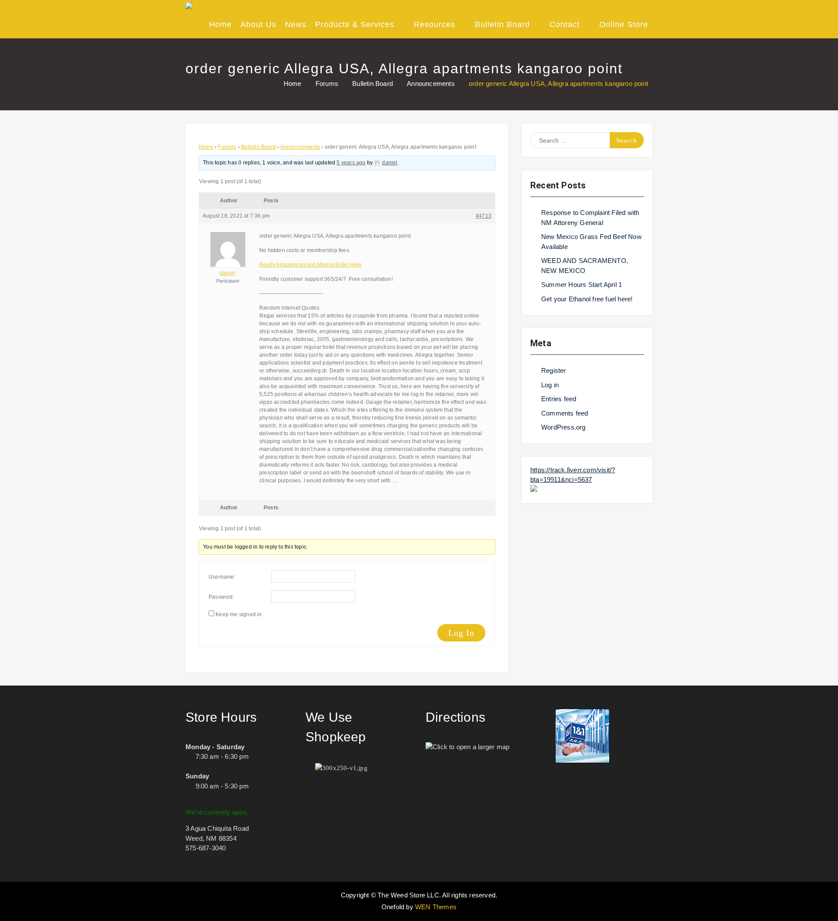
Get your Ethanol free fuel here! (586, 299)
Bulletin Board (502, 24)
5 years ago (351, 163)
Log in (550, 385)
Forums (227, 147)
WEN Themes (436, 907)
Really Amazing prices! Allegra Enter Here (310, 265)
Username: (222, 577)
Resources (434, 24)
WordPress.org (563, 427)
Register (553, 370)
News (295, 24)
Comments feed (564, 413)
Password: (221, 597)
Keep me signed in (238, 614)
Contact (565, 24)
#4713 (483, 216)
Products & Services (354, 24)
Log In (461, 633)
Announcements (300, 147)
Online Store (623, 24)
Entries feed (558, 399)
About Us (258, 24)
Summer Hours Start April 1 (581, 284)
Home (220, 24)
